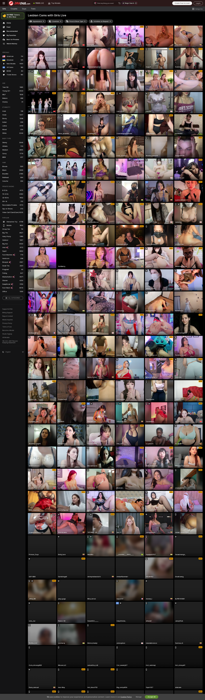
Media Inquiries (7, 320)
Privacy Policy (7, 323)
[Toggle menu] (4, 3)
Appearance (37, 21)
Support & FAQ (7, 309)
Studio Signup (7, 334)
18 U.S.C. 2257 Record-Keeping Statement (10, 342)
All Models (6, 337)
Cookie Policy (126, 697)
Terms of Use (7, 327)
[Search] (119, 3)
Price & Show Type (76, 21)
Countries (55, 21)
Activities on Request (101, 21)
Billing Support (7, 312)
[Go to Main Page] (19, 3)
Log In (198, 3)
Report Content (7, 316)
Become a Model (8, 330)
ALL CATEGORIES (14, 298)
